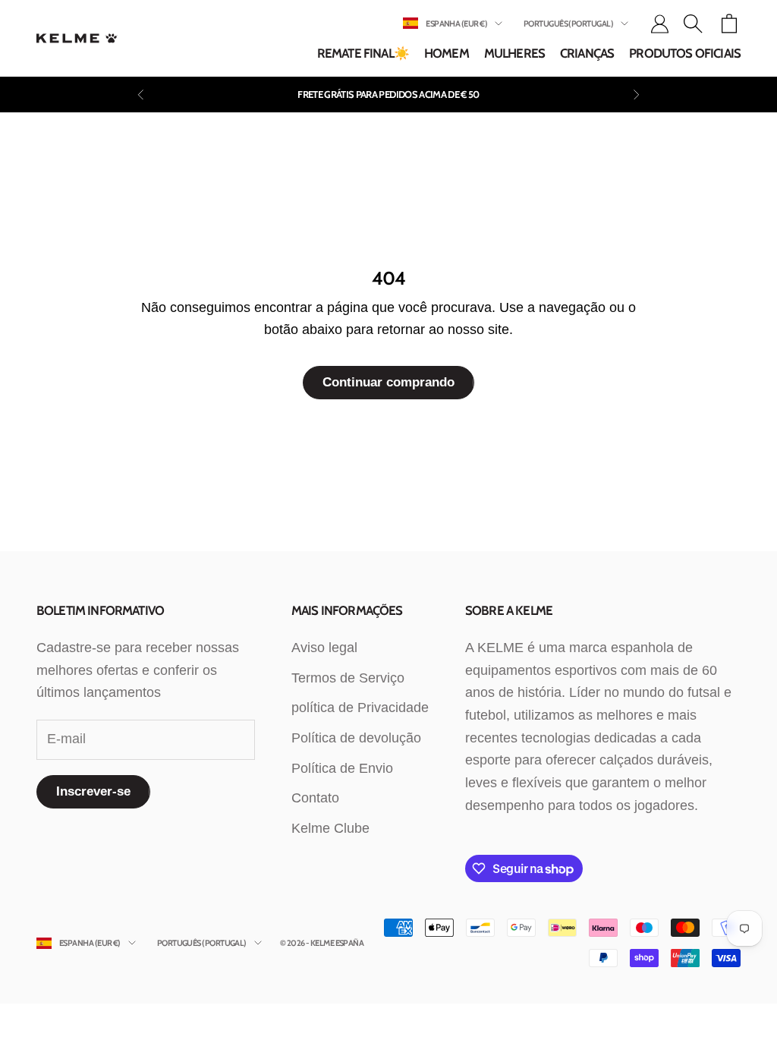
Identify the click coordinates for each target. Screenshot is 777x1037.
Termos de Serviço (347, 678)
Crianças (587, 53)
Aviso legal (324, 647)
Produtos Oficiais (685, 53)
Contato (315, 797)
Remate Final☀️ (363, 53)
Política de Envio (342, 768)
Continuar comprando (388, 382)
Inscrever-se (93, 791)
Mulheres (514, 53)
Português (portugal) (568, 23)
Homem (446, 53)
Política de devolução (356, 737)
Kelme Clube (330, 828)
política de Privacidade (360, 707)
